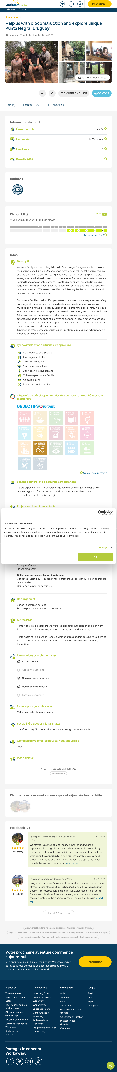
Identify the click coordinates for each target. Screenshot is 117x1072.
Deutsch (92, 997)
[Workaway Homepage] (16, 3)
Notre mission (40, 1031)
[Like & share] (52, 93)
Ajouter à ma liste (75, 93)
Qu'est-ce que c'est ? (95, 472)
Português (93, 1005)
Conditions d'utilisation (71, 1016)
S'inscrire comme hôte (16, 1019)
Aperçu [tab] (12, 105)
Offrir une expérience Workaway (16, 1025)
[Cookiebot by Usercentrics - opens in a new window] (100, 512)
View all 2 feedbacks (59, 913)
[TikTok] (38, 1061)
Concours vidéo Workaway (41, 1014)
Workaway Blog (41, 993)
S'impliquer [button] (12, 9)
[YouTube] (19, 1061)
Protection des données (67, 1022)
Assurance (65, 1005)
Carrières (65, 1028)
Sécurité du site (58, 773)
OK (95, 557)
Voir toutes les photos (93, 77)
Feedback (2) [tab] (56, 105)
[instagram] (29, 1061)
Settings (103, 547)
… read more (71, 863)
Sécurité (23, 9)
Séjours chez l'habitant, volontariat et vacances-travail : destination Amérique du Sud (46, 932)
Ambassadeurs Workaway (40, 1022)
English (91, 993)
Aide (62, 993)
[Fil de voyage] (71, 4)
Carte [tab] (40, 105)
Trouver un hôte (13, 993)
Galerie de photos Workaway (42, 999)
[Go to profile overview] (58, 806)
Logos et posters (41, 1008)
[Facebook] (10, 1061)
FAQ (62, 1001)
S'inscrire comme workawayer (14, 1014)
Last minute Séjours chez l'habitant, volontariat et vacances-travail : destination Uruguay (58, 937)
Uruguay (13, 35)
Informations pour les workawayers (16, 1006)
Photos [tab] (27, 105)
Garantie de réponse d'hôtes (70, 1011)
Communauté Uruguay (98, 932)
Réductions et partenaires (12, 1032)
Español (92, 1001)
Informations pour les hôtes (16, 999)
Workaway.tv (39, 1004)
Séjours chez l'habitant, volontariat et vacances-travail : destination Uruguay (58, 928)
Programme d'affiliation (45, 1027)
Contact (103, 93)
